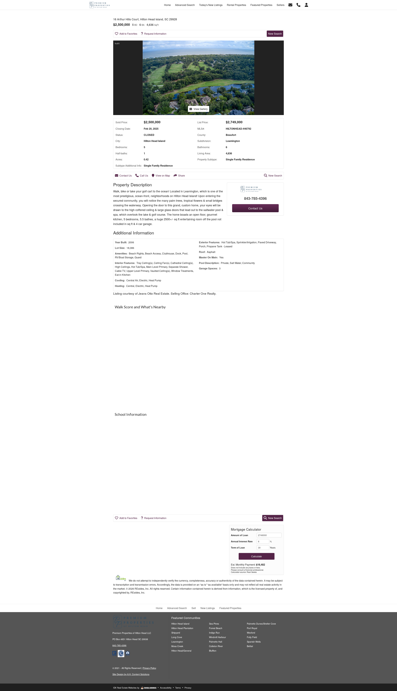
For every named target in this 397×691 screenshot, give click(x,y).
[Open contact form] (290, 4)
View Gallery (201, 109)
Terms (178, 687)
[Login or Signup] (306, 4)
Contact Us (125, 175)
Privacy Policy (149, 668)
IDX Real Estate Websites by (126, 687)
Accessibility (166, 687)
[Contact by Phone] (298, 4)
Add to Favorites (128, 33)
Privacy (188, 687)
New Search (275, 33)
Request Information (155, 33)
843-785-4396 (255, 198)
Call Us (144, 175)
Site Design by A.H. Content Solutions (130, 674)
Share (181, 175)
